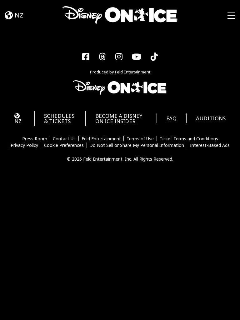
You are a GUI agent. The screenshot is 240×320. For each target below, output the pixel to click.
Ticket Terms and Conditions (189, 139)
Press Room (34, 139)
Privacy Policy (24, 145)
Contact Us (64, 139)
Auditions (211, 118)
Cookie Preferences (64, 145)
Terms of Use (140, 139)
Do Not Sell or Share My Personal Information (136, 145)
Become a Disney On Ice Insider (118, 118)
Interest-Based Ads (210, 145)
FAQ (171, 118)
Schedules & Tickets (59, 118)
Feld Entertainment (101, 139)
